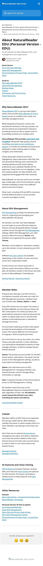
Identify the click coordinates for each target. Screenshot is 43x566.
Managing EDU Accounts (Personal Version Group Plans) (19, 31)
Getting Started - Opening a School (16, 278)
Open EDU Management (11, 70)
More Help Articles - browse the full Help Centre (21, 497)
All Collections (7, 25)
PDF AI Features (8, 469)
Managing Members (10, 453)
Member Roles (8, 88)
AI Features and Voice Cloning (14, 93)
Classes (5, 91)
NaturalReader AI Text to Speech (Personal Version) (20, 27)
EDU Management (9, 212)
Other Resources (8, 96)
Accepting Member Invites (12, 403)
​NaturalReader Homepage (12, 500)
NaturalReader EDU (10, 111)
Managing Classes (9, 451)
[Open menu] (39, 3)
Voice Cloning (23, 471)
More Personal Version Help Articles (16, 512)
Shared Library (29, 433)
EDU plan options (16, 256)
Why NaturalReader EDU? (12, 83)
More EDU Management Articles (15, 515)
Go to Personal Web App (11, 68)
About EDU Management (12, 85)
